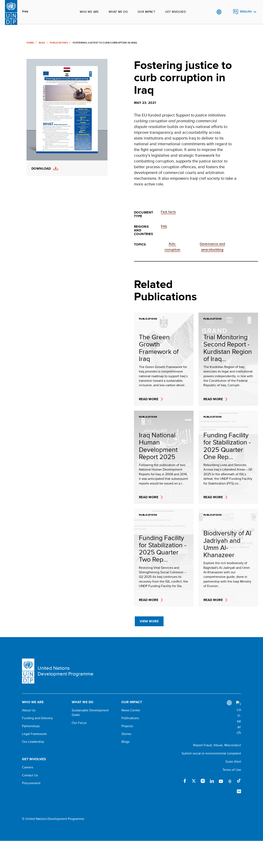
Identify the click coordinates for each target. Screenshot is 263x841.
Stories (126, 734)
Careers (27, 767)
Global (218, 12)
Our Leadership (33, 741)
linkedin (212, 781)
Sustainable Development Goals (90, 712)
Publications (59, 42)
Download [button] (41, 168)
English (246, 11)
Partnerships (31, 726)
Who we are (89, 12)
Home (30, 42)
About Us (28, 710)
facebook (185, 781)
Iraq (25, 11)
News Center (130, 710)
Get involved (175, 12)
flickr (239, 792)
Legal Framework (34, 734)
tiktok (239, 781)
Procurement (31, 783)
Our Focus (79, 723)
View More (149, 621)
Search (227, 12)
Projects (127, 726)
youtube (221, 781)
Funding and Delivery (37, 718)
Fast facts (168, 211)
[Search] (238, 718)
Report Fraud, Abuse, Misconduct (217, 745)
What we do (118, 12)
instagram (203, 781)
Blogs (125, 741)
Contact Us (30, 775)
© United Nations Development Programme (53, 819)
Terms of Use (232, 769)
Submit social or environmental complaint (211, 753)
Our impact (146, 12)
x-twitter (194, 781)
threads (230, 781)
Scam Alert (233, 761)
